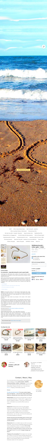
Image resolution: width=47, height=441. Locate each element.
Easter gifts (40, 239)
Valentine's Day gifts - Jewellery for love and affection (25, 239)
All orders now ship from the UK (13, 392)
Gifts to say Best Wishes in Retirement (19, 231)
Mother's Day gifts (11, 241)
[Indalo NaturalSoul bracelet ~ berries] (6, 347)
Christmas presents (8, 239)
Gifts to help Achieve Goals (19, 229)
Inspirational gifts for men (22, 237)
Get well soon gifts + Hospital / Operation (13, 233)
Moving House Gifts (32, 231)
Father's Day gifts (20, 241)
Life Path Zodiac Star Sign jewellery (25, 235)
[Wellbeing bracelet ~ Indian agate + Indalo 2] (3, 255)
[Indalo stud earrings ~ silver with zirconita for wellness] (29, 332)
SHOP (10, 229)
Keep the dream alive (28, 233)
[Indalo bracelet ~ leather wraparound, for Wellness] (40, 347)
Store (33, 248)
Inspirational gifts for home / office (36, 237)
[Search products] (44, 47)
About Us (38, 241)
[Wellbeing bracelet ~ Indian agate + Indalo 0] (3, 246)
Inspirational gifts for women (9, 237)
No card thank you (36, 259)
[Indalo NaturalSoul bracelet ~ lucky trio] (29, 347)
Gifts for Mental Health (39, 235)
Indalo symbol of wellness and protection (16, 308)
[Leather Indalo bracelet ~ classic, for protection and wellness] (40, 332)
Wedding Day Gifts (38, 233)
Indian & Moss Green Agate (16, 320)
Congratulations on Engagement (9, 235)
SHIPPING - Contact (30, 241)
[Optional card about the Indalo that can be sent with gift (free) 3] (3, 261)
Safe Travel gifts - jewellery (32, 229)
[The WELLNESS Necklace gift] (17, 347)
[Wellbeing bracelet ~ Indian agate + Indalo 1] (3, 251)
